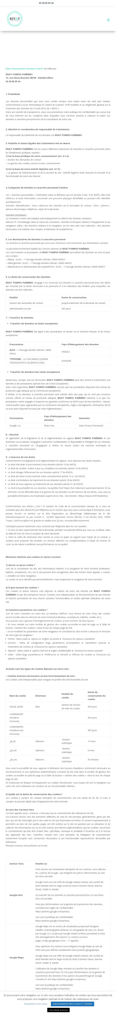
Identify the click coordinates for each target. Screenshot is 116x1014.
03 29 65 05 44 (46, 3)
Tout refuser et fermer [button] (58, 1010)
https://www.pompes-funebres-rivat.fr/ (24, 68)
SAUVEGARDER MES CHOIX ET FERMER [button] (72, 1003)
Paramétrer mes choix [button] (35, 1003)
